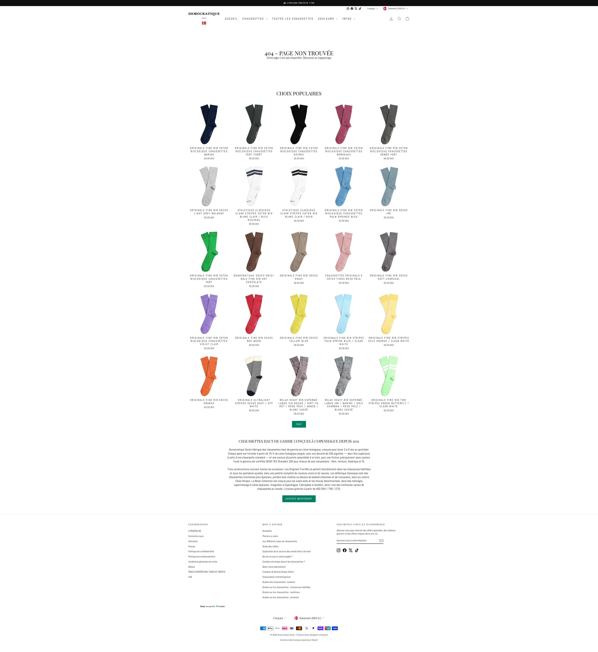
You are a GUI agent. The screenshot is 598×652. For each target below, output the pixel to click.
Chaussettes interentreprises (277, 576)
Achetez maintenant (299, 498)
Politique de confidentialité (201, 551)
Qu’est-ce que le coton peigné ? (278, 556)
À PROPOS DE (194, 530)
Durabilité (267, 530)
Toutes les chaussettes (292, 18)
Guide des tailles (270, 546)
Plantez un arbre (270, 536)
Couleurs (326, 18)
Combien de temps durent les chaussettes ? (284, 561)
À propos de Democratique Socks (278, 571)
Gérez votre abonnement (274, 566)
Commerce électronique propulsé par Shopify (299, 640)
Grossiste (193, 541)
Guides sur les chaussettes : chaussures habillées (287, 587)
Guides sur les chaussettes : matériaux (281, 592)
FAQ (190, 576)
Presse (191, 546)
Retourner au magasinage (317, 57)
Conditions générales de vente (202, 561)
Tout (299, 424)
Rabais (191, 566)
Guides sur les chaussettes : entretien (281, 597)
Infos (347, 18)
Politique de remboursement (201, 556)
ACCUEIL (231, 18)
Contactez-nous (196, 536)
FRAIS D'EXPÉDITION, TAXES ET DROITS (206, 571)
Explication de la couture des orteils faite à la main (287, 551)
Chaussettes (253, 18)
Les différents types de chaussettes (280, 541)
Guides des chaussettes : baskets (279, 582)
